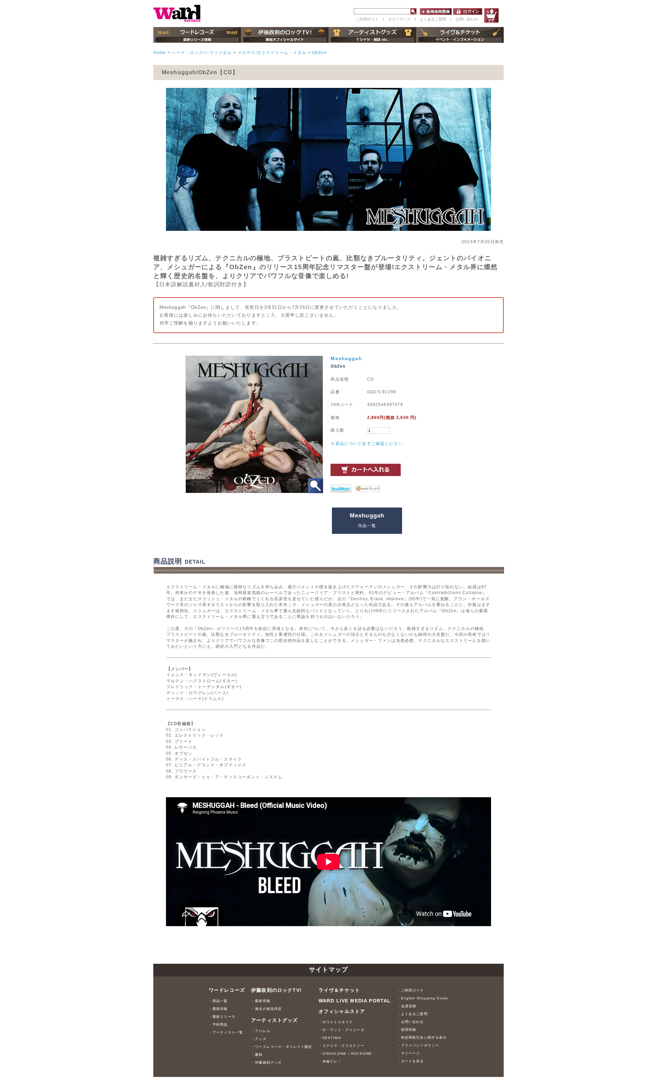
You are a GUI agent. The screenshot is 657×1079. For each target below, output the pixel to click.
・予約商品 (218, 1024)
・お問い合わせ (410, 1022)
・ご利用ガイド (410, 990)
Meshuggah (346, 358)
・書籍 (256, 1054)
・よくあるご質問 (412, 1014)
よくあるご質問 (433, 19)
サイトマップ (399, 19)
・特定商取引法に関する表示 (422, 1037)
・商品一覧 (218, 1001)
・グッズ (259, 1039)
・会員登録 (406, 1006)
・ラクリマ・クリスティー (341, 1046)
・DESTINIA (330, 1038)
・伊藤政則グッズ (266, 1062)
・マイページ (408, 1053)
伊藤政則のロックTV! (276, 990)
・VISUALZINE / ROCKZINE (345, 1053)
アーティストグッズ (274, 1020)
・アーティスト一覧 (226, 1032)
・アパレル (260, 1031)
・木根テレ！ (330, 1061)
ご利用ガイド (367, 19)
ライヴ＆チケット (339, 990)
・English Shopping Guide (423, 998)
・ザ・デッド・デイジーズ (341, 1030)
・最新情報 (218, 1009)
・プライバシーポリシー (418, 1045)
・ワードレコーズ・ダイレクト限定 (281, 1047)
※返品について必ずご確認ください (367, 443)
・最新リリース (222, 1016)
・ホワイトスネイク (336, 1022)
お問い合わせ (466, 19)
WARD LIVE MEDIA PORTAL (355, 1000)
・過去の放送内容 (266, 1009)
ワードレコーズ (227, 990)
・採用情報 (406, 1029)
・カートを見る (410, 1061)
